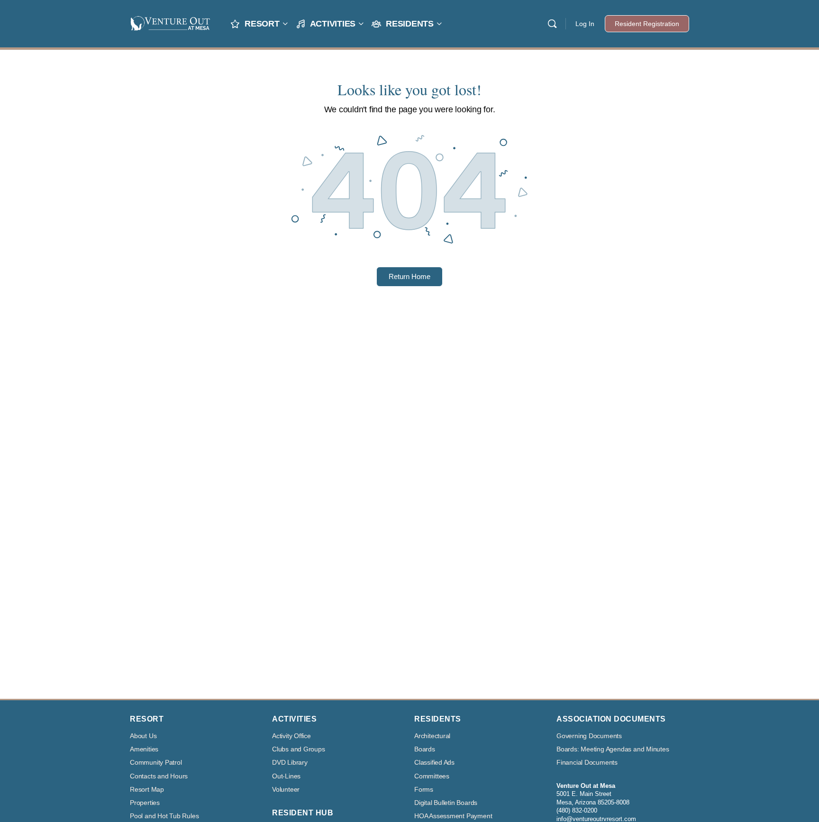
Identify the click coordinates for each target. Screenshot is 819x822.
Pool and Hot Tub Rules (164, 816)
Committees (431, 776)
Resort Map (147, 789)
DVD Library (290, 762)
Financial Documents (587, 762)
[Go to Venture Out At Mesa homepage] (170, 22)
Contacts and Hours (159, 776)
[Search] (552, 23)
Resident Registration (647, 23)
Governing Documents (589, 736)
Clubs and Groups (298, 749)
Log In (584, 23)
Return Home (409, 276)
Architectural (432, 736)
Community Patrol (156, 762)
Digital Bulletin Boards (445, 803)
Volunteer (286, 789)
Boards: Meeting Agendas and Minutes (612, 749)
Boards (424, 749)
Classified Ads (434, 762)
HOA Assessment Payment (453, 816)
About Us (143, 736)
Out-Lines (286, 776)
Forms (423, 789)
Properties (145, 803)
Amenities (144, 749)
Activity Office (291, 736)
